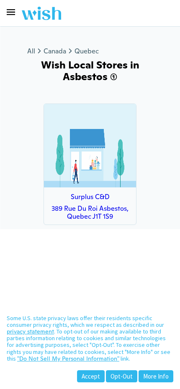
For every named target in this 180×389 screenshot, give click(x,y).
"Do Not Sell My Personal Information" (68, 358)
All (31, 51)
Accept (91, 376)
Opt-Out (122, 376)
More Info (156, 376)
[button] (11, 12)
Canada (55, 51)
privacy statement (30, 331)
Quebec (87, 51)
